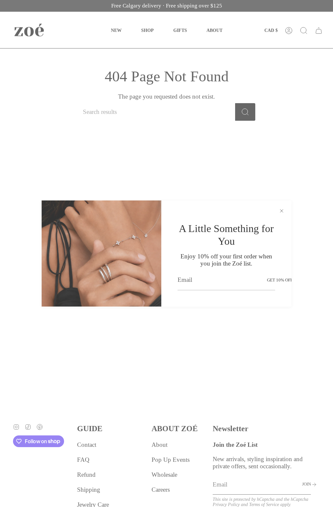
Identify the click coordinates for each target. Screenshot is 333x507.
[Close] (281, 210)
